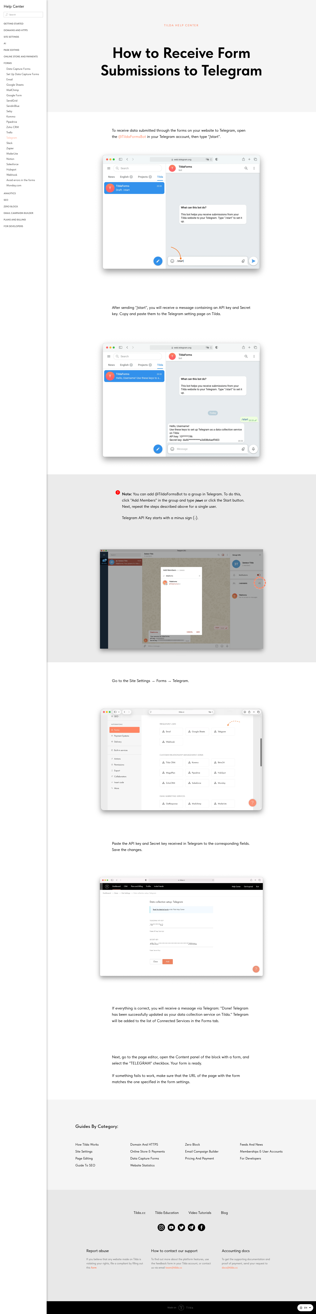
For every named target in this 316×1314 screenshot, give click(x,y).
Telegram (11, 137)
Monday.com (13, 185)
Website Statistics (142, 1165)
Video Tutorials (200, 1212)
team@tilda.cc (173, 1267)
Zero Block (192, 1144)
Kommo (10, 116)
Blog (224, 1212)
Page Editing (84, 1158)
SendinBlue (12, 106)
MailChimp (12, 90)
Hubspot (11, 169)
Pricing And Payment (199, 1158)
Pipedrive (11, 121)
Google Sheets (15, 84)
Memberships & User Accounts (261, 1151)
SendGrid (11, 100)
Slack (9, 143)
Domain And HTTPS (144, 1144)
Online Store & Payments (147, 1151)
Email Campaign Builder (202, 1151)
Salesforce (12, 164)
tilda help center (181, 25)
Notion (10, 159)
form (94, 1267)
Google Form (14, 95)
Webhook (11, 174)
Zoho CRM (12, 127)
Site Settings (83, 1151)
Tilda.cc (140, 1212)
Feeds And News (251, 1144)
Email (9, 79)
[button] (305, 1307)
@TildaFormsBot (132, 136)
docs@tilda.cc (230, 1267)
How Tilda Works (87, 1144)
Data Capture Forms (18, 69)
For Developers (250, 1158)
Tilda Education (167, 1212)
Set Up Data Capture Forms (22, 74)
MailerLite (12, 153)
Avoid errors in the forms (20, 180)
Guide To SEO (85, 1165)
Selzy (9, 111)
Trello (9, 132)
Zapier (10, 148)
